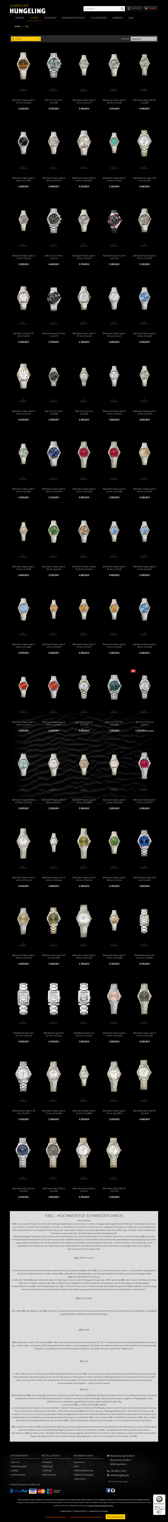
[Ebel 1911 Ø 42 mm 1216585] (114, 688)
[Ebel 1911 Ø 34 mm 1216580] (84, 688)
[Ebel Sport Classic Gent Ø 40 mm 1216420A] (53, 454)
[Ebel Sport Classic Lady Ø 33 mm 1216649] (84, 221)
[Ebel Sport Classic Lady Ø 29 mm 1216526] (114, 377)
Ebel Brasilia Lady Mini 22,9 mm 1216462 (54, 1034)
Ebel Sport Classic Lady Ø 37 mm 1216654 (84, 334)
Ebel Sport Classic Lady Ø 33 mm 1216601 (53, 723)
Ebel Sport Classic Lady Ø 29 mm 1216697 (84, 101)
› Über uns (15, 1462)
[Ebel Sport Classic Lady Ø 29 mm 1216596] (144, 532)
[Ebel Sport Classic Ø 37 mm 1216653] (23, 299)
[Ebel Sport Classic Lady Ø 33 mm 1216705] (23, 143)
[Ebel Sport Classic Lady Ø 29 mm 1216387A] (114, 1076)
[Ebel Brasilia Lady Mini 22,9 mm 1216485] (144, 921)
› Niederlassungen (18, 1466)
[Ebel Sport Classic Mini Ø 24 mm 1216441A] (84, 843)
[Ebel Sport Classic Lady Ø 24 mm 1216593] (53, 610)
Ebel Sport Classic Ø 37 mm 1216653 (23, 334)
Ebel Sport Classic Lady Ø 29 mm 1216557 (144, 412)
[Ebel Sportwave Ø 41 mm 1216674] (114, 221)
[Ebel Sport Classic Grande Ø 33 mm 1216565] (23, 765)
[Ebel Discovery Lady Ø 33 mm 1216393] (23, 1076)
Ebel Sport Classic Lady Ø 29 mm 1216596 (144, 567)
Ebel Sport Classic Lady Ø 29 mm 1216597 (84, 645)
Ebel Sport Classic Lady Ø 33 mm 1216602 (144, 334)
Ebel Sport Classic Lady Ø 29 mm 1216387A (114, 1112)
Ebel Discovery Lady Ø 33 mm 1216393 (23, 1112)
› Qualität (14, 1470)
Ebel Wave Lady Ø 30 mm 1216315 (23, 1189)
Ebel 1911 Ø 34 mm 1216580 (84, 723)
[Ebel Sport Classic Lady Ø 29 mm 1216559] (23, 454)
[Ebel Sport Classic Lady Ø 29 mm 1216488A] (114, 921)
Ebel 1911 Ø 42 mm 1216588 (54, 412)
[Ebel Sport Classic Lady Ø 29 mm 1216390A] (53, 1076)
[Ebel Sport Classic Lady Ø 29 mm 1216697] (84, 66)
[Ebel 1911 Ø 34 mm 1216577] (144, 688)
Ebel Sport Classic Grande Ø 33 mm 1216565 (23, 801)
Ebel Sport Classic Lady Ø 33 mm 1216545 (53, 567)
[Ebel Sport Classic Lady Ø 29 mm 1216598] (114, 532)
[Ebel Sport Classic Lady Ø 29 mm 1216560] (23, 66)
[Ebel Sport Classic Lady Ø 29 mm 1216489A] (84, 765)
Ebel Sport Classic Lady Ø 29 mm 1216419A (144, 1034)
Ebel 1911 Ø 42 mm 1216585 (114, 723)
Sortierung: (125, 39)
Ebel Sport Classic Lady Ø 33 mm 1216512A (84, 956)
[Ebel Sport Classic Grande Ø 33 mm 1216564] (84, 532)
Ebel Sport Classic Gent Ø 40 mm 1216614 (23, 412)
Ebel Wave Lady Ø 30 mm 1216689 (144, 101)
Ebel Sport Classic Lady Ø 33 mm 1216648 (114, 101)
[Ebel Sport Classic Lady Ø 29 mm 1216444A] (114, 999)
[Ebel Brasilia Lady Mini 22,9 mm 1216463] (23, 999)
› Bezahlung (47, 1466)
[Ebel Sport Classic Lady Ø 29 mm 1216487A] (144, 765)
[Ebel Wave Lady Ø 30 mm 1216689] (144, 66)
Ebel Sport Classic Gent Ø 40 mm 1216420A (53, 490)
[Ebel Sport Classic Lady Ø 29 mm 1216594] (23, 688)
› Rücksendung (48, 1474)
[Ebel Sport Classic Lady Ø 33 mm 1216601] (53, 688)
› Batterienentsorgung (83, 1474)
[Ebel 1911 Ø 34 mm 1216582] (84, 377)
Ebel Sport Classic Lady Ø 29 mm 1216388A (84, 1112)
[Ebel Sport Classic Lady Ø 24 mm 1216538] (23, 532)
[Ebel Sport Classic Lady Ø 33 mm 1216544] (144, 454)
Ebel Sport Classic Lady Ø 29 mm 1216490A (114, 490)
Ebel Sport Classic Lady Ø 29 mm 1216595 (114, 645)
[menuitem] (104, 8)
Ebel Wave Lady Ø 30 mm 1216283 (53, 1189)
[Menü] (163, 1496)
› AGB (76, 1466)
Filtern (18, 38)
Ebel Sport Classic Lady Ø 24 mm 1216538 (23, 567)
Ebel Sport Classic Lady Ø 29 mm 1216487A (144, 801)
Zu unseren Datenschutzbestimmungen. (100, 1506)
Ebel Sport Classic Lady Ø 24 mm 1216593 (53, 645)
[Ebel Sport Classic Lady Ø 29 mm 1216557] (144, 377)
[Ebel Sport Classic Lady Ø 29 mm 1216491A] (84, 454)
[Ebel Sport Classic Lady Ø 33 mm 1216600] (144, 610)
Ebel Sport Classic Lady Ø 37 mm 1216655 (144, 257)
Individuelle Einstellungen (56, 1517)
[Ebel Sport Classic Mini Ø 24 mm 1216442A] (53, 843)
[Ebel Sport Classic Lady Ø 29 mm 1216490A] (114, 454)
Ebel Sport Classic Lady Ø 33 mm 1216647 (114, 334)
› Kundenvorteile (17, 1474)
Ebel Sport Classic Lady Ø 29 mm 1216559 (23, 490)
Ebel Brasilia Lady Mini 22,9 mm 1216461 (84, 1034)
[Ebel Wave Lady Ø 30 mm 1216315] (23, 1154)
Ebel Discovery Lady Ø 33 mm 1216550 (144, 179)
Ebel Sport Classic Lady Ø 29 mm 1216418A (114, 801)
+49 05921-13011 (118, 1471)
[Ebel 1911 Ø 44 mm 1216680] (53, 66)
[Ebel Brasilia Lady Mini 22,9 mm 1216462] (53, 999)
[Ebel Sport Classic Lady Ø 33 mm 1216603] (23, 610)
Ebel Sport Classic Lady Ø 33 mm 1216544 (144, 490)
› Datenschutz (79, 1478)
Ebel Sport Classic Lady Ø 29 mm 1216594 (23, 723)
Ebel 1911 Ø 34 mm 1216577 (144, 723)
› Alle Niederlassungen (117, 1481)
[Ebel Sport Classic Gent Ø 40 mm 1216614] (23, 377)
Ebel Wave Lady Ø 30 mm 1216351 (144, 1112)
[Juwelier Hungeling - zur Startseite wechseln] (27, 7)
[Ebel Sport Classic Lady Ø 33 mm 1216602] (144, 299)
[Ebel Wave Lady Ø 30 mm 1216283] (53, 1154)
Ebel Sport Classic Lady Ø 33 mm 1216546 (114, 878)
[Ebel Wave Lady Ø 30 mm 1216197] (84, 1154)
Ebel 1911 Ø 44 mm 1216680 (54, 101)
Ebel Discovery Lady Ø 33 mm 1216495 (144, 878)
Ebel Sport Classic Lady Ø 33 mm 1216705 (23, 179)
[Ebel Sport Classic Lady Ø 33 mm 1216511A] (23, 921)
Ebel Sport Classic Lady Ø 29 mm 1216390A (53, 1112)
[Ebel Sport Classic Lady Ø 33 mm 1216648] (114, 66)
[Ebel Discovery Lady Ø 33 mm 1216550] (144, 143)
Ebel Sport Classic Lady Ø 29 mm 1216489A (84, 801)
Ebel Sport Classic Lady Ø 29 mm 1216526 (114, 412)
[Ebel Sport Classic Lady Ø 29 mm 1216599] (114, 143)
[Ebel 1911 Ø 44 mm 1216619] (53, 221)
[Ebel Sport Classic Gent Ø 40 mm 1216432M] (84, 143)
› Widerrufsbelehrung (83, 1470)
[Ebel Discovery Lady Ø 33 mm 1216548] (53, 921)
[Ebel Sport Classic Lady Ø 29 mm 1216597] (84, 610)
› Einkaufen (47, 1462)
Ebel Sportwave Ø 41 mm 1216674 (114, 257)
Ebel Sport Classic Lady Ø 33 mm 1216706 (53, 179)
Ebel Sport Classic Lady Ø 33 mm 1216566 (53, 801)
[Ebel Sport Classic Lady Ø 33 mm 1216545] (53, 532)
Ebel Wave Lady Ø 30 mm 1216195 (114, 1189)
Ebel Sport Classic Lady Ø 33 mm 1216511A (23, 956)
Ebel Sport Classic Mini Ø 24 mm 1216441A (84, 878)
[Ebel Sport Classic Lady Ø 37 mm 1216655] (144, 221)
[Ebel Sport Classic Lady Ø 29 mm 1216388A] (84, 1076)
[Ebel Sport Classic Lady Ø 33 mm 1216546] (114, 843)
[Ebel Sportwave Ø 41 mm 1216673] (53, 299)
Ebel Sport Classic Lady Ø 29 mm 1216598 (114, 567)
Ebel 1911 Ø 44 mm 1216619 (54, 257)
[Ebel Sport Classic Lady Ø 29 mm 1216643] (23, 221)
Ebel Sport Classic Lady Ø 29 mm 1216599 (114, 179)
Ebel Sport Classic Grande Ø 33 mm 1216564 (84, 567)
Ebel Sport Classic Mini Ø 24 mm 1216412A (23, 878)
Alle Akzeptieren (115, 1516)
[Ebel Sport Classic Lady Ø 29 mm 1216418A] (114, 765)
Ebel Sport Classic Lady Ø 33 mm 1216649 (84, 257)
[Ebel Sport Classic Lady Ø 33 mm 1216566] (53, 765)
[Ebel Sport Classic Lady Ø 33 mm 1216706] (53, 143)
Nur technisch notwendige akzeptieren (87, 1517)
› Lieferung (46, 1470)
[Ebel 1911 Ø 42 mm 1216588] (53, 377)
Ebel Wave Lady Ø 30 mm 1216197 (84, 1189)
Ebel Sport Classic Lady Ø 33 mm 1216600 (144, 645)
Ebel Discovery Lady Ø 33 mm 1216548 (53, 956)
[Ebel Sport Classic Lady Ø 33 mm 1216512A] (84, 921)
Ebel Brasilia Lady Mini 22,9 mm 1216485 (144, 956)
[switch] (159, 1512)
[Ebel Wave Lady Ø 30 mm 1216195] (114, 1154)
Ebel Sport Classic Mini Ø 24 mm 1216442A (53, 878)
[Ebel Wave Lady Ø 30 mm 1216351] (144, 1076)
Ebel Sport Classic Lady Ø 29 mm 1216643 (23, 257)
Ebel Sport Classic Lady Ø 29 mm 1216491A (84, 490)
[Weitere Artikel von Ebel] (23, 90)
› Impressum (79, 1462)
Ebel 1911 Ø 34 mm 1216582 (84, 412)
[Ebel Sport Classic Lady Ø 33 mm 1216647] (114, 299)
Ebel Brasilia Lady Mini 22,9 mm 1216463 (23, 1034)
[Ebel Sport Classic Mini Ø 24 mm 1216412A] (23, 843)
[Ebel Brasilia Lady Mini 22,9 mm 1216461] (84, 999)
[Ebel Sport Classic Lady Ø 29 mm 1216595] (114, 610)
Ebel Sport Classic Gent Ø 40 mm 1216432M (84, 179)
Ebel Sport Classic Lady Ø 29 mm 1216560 (23, 101)
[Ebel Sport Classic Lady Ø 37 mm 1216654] (84, 299)
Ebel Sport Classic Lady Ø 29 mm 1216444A (114, 1034)
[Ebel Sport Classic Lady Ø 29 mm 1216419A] (144, 999)
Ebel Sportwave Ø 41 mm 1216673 (53, 334)
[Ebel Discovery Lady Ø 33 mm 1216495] (144, 843)
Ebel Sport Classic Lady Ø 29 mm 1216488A (114, 956)
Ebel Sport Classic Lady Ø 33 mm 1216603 (23, 645)
